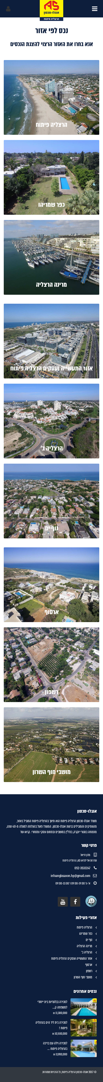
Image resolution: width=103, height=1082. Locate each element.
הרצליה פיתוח (51, 124)
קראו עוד (25, 831)
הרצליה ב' (51, 448)
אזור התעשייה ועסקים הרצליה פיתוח (51, 368)
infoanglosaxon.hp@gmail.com (70, 875)
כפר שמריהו (51, 204)
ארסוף (51, 612)
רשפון (51, 692)
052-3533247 (82, 868)
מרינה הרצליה (51, 284)
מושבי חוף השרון (51, 772)
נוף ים (51, 528)
